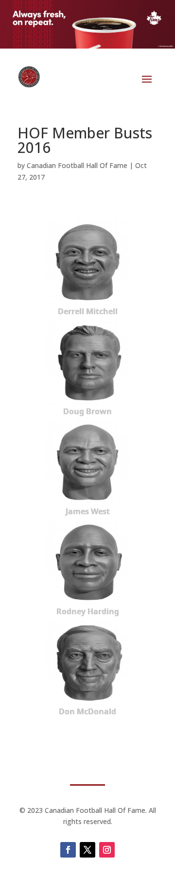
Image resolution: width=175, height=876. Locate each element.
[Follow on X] (87, 850)
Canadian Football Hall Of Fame (77, 165)
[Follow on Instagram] (107, 850)
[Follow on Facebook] (68, 850)
